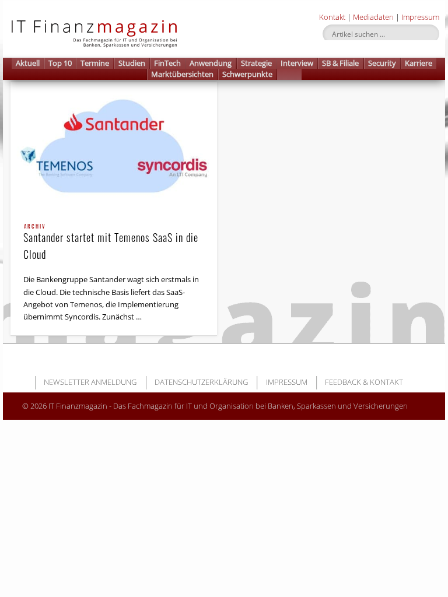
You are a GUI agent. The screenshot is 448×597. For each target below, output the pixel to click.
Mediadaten (373, 17)
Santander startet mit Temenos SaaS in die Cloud (110, 243)
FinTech (167, 63)
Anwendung (211, 63)
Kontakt (332, 17)
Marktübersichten (182, 74)
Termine (94, 63)
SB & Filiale (340, 63)
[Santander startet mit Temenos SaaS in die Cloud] (113, 146)
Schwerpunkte (247, 74)
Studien (131, 63)
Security (382, 63)
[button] (289, 74)
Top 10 (60, 63)
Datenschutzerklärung (201, 382)
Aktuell (28, 63)
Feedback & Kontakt (364, 382)
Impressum (420, 17)
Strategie (256, 63)
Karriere (418, 63)
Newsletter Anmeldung (90, 382)
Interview (297, 63)
